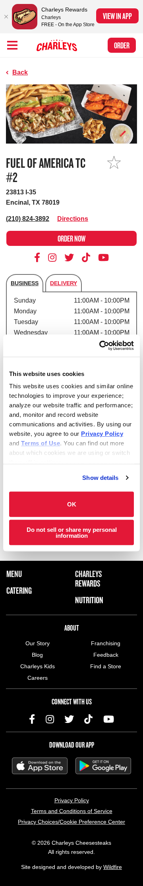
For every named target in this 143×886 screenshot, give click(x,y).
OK (71, 504)
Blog (37, 655)
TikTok (86, 257)
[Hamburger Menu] (12, 45)
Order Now (71, 238)
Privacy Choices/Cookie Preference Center (71, 822)
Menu (14, 574)
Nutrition (89, 600)
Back (20, 72)
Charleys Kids (37, 666)
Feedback (105, 655)
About (71, 628)
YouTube (103, 257)
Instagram (52, 257)
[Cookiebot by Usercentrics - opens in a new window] (101, 346)
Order (121, 45)
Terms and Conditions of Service (71, 811)
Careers (37, 678)
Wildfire (112, 867)
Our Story (37, 643)
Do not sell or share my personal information (72, 532)
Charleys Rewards (88, 579)
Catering (19, 590)
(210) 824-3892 (27, 218)
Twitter (69, 257)
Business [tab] (25, 283)
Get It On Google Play (103, 766)
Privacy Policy (71, 800)
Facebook (38, 257)
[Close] (6, 16)
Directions (72, 218)
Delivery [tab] (63, 283)
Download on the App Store (40, 766)
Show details (100, 477)
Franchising (105, 643)
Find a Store (105, 666)
